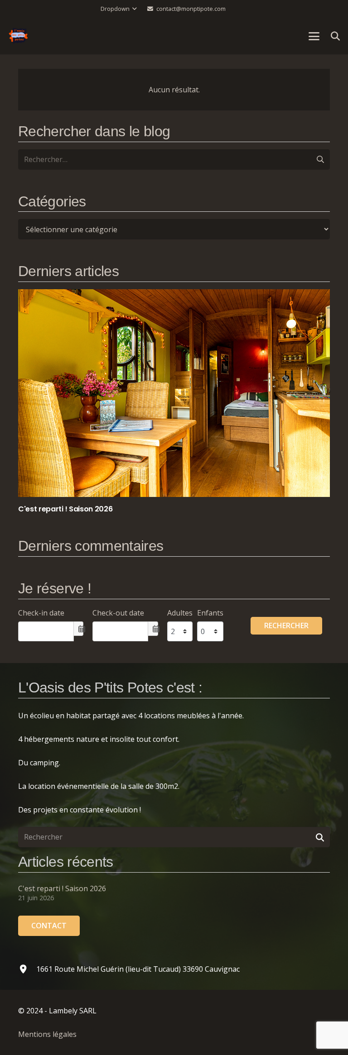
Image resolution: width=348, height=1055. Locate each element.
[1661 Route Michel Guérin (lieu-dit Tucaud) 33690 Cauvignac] (27, 968)
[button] (118, 9)
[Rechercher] (319, 837)
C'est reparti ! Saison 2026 (62, 888)
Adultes (180, 613)
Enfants (210, 613)
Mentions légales (47, 1034)
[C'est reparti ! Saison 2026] (174, 401)
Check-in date (41, 613)
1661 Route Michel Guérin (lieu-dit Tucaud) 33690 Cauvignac (138, 969)
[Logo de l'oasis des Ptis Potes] (18, 36)
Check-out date (118, 613)
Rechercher (286, 625)
